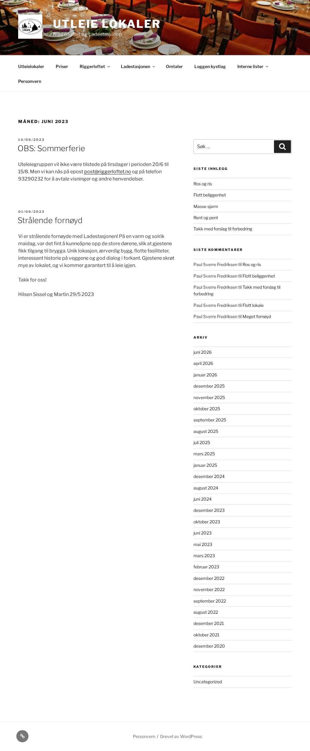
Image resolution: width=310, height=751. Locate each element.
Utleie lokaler (107, 24)
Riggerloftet (92, 66)
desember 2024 (209, 476)
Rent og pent (205, 217)
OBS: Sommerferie (51, 148)
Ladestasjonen (135, 66)
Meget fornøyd (256, 316)
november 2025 (209, 397)
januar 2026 (205, 374)
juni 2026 (202, 352)
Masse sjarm (205, 206)
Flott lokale (253, 305)
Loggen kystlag (210, 66)
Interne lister (250, 66)
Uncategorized (207, 681)
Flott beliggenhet (209, 194)
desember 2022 (208, 578)
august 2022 (205, 612)
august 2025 (205, 431)
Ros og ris (202, 183)
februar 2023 (206, 566)
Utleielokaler (31, 66)
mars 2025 (204, 453)
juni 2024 (202, 499)
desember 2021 (208, 623)
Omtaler (174, 66)
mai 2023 (202, 544)
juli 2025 (201, 442)
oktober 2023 (206, 521)
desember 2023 (209, 510)
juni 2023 (202, 532)
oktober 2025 (206, 408)
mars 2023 (204, 555)
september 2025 (209, 419)
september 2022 (209, 600)
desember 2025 (209, 386)
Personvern (29, 81)
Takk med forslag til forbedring (222, 228)
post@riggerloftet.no (107, 171)
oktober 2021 (206, 634)
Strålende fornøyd (50, 220)
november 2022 (209, 589)
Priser (62, 66)
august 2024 (205, 487)
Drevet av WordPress (181, 736)
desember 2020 (209, 646)
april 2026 (203, 363)
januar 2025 (205, 465)
